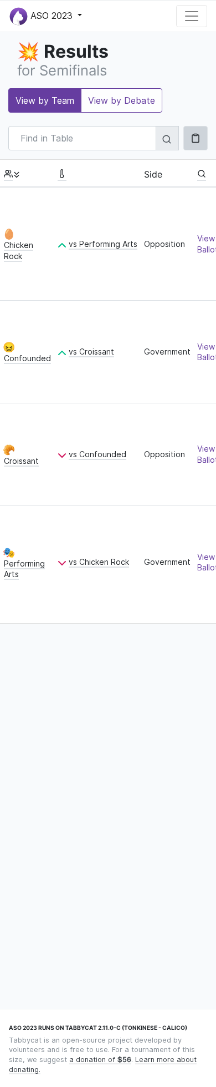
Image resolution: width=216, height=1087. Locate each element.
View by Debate (121, 100)
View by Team (45, 100)
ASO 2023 (51, 15)
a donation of (100, 1059)
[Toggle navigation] (191, 16)
